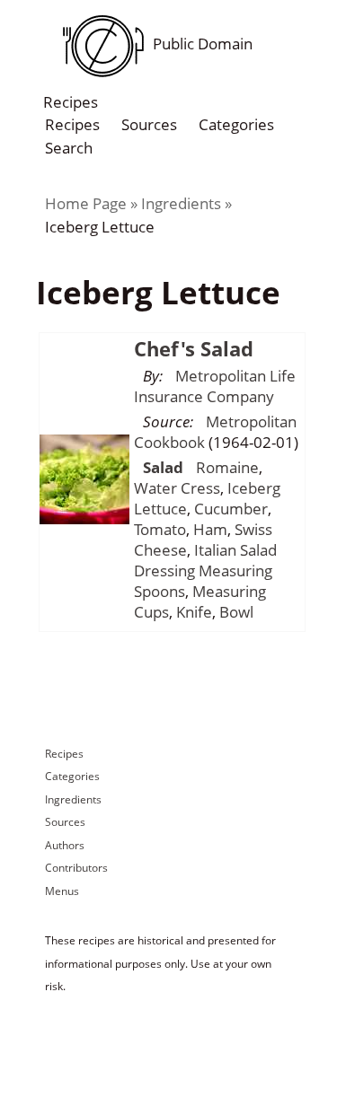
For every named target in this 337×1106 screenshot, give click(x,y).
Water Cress (177, 488)
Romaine (227, 467)
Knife (194, 611)
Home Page (86, 203)
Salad (163, 467)
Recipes (72, 124)
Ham (210, 529)
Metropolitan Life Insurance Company (215, 386)
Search (69, 146)
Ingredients (181, 203)
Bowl (236, 611)
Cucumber (231, 508)
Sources (149, 124)
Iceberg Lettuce (100, 226)
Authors (64, 845)
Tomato (160, 529)
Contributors (76, 867)
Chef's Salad (193, 348)
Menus (62, 891)
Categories (236, 124)
